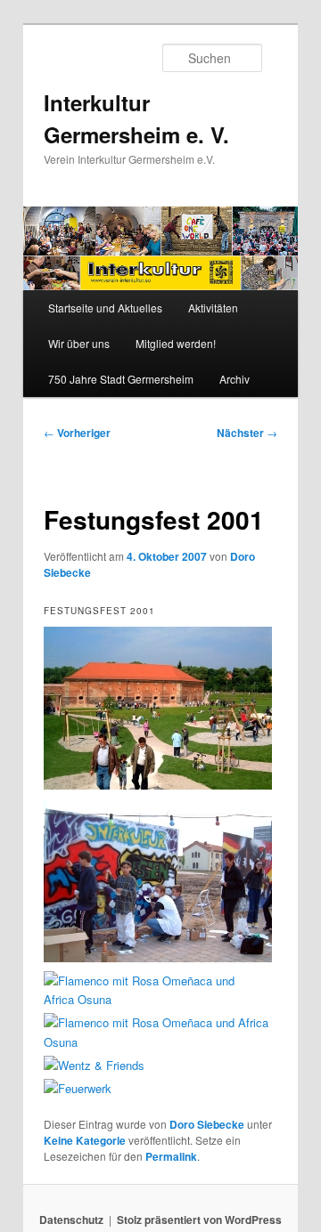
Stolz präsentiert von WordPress (199, 1220)
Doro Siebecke (206, 1124)
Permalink (171, 1156)
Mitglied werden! (176, 343)
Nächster (247, 433)
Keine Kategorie (85, 1140)
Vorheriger (77, 433)
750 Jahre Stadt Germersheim (120, 378)
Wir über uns (79, 343)
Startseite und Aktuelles (105, 307)
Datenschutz (71, 1220)
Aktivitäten (213, 307)
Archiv (234, 378)
